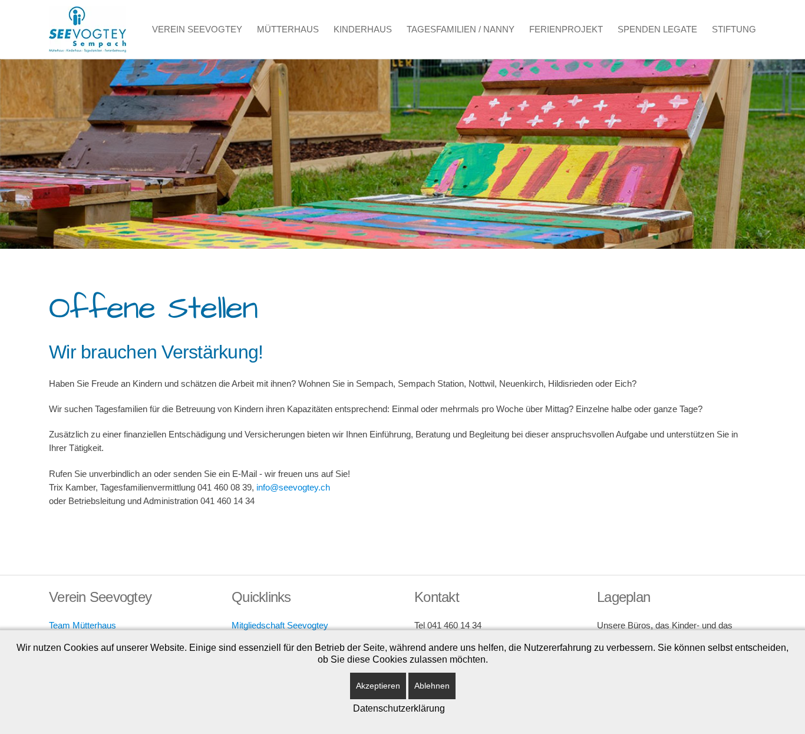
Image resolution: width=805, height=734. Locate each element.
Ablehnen (432, 685)
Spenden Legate (657, 29)
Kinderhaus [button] (363, 29)
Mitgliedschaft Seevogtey (280, 625)
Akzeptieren (378, 685)
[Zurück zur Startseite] (87, 29)
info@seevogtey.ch (293, 487)
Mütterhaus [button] (288, 29)
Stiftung (734, 29)
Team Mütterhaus (82, 625)
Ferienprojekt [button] (566, 29)
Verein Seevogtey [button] (197, 29)
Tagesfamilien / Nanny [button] (460, 29)
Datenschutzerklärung (399, 708)
